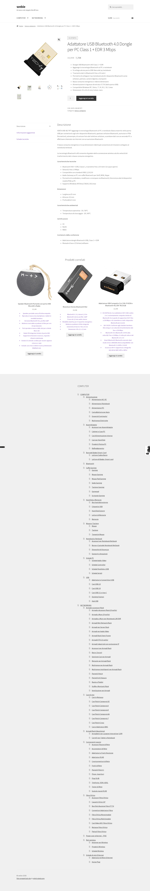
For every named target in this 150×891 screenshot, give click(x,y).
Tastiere (95, 530)
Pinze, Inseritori (98, 774)
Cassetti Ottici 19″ (99, 802)
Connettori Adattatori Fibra (102, 810)
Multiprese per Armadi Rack (102, 665)
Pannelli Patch (97, 674)
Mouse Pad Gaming (99, 479)
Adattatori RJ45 (98, 757)
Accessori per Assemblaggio (102, 427)
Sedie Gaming (97, 483)
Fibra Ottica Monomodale (101, 815)
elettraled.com (38, 878)
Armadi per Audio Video (100, 631)
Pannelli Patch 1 (98, 770)
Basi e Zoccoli (97, 652)
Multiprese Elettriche (100, 420)
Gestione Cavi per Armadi (101, 657)
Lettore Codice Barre (99, 455)
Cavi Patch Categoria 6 (100, 706)
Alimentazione (91, 397)
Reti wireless (91, 840)
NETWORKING (37, 18)
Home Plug (96, 862)
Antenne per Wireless (100, 842)
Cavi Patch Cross (98, 723)
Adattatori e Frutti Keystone (102, 753)
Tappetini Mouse (98, 534)
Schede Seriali (97, 573)
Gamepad (95, 491)
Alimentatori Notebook (101, 404)
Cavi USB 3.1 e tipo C (99, 593)
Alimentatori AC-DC (99, 399)
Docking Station (98, 597)
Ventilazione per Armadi (101, 690)
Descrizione (21, 126)
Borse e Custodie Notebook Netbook (105, 545)
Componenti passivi (93, 742)
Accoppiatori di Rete (99, 749)
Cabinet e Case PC (98, 431)
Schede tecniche (23, 139)
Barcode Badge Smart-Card (96, 453)
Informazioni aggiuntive (26, 133)
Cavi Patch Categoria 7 (100, 718)
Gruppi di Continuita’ (99, 416)
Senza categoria (30, 26)
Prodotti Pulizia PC (99, 444)
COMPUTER (21, 18)
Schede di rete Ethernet (95, 855)
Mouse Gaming (97, 474)
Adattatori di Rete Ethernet (102, 858)
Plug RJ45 (95, 778)
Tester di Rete (97, 787)
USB (87, 577)
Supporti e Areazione (100, 554)
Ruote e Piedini (97, 682)
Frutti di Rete (97, 766)
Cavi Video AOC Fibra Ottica (102, 823)
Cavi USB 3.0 (96, 588)
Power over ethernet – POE (96, 836)
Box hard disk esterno (100, 502)
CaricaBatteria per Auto (101, 412)
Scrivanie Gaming (98, 496)
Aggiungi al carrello (86, 98)
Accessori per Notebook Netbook (104, 541)
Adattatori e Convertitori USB (103, 580)
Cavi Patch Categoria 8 (100, 710)
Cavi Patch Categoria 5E (101, 701)
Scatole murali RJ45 (99, 791)
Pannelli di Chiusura (99, 678)
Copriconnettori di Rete (101, 761)
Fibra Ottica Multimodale (101, 819)
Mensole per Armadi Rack (101, 661)
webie (21, 6)
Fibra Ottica (90, 795)
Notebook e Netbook (94, 539)
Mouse (94, 526)
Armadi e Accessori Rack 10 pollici (104, 610)
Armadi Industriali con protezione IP (105, 644)
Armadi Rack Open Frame (101, 636)
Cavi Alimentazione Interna (102, 436)
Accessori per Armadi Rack (101, 648)
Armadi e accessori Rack (95, 608)
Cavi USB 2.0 (96, 584)
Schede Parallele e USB (100, 569)
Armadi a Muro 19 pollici (101, 614)
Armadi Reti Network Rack (102, 623)
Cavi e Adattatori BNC (100, 727)
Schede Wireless (98, 851)
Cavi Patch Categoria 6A (101, 714)
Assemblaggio (91, 425)
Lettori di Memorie (99, 515)
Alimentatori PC (98, 408)
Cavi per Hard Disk (98, 440)
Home (21, 26)
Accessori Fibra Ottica (100, 798)
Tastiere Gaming (98, 487)
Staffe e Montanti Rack (100, 686)
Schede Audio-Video (99, 560)
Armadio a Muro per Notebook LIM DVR (106, 619)
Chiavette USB (97, 506)
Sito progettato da (24, 878)
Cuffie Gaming (91, 468)
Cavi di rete (90, 695)
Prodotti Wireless (98, 847)
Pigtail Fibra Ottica (99, 831)
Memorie (95, 519)
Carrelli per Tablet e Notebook (103, 738)
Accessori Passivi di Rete (101, 744)
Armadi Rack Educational (95, 731)
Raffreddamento (98, 448)
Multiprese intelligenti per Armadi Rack (106, 669)
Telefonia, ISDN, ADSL (100, 783)
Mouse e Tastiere (92, 523)
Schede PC (90, 558)
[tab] (34, 126)
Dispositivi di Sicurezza (100, 549)
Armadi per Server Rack (100, 627)
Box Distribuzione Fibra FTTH (103, 806)
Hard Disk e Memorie (93, 500)
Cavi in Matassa (97, 697)
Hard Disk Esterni (98, 511)
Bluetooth (90, 463)
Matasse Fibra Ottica (99, 827)
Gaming (95, 470)
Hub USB (95, 601)
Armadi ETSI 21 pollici (100, 640)
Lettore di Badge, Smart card (102, 459)
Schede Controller (98, 565)
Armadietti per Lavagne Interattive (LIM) (107, 734)
